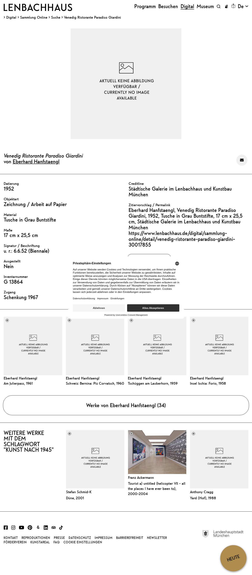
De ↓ (243, 6)
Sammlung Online (33, 17)
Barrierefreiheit (129, 537)
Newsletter (157, 537)
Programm (145, 6)
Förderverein (15, 542)
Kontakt (11, 537)
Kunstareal (40, 542)
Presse (59, 537)
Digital (11, 17)
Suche (55, 17)
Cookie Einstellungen (82, 542)
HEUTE (233, 558)
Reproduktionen (36, 537)
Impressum (104, 537)
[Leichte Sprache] (233, 6)
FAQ (56, 542)
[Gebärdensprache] (226, 6)
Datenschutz (80, 537)
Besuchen (168, 6)
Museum (205, 6)
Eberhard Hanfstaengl (36, 161)
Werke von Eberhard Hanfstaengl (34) (126, 405)
